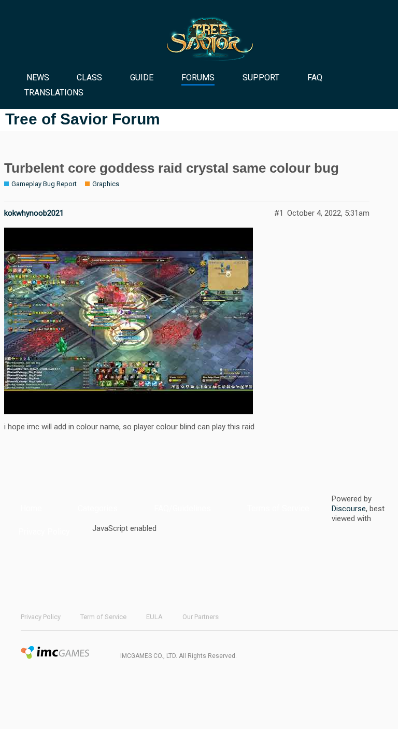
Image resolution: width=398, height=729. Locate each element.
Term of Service (103, 617)
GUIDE (141, 77)
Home (31, 508)
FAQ (314, 77)
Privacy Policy (44, 532)
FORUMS (198, 77)
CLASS (89, 77)
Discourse (349, 508)
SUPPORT (261, 77)
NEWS (37, 77)
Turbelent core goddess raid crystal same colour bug (171, 168)
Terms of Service (278, 508)
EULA (154, 617)
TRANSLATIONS (53, 92)
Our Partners (200, 617)
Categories (98, 508)
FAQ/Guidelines (182, 508)
